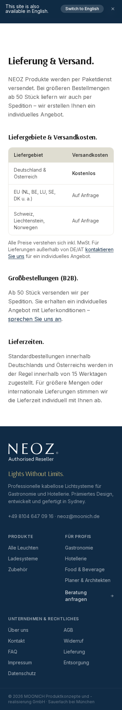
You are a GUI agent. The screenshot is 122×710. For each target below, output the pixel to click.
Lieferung (74, 651)
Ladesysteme (23, 558)
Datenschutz (22, 673)
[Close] (113, 9)
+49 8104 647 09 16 (31, 516)
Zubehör (17, 569)
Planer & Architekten (87, 580)
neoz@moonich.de (78, 516)
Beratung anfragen (76, 595)
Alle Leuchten (23, 548)
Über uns (18, 630)
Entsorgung (76, 662)
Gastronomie (79, 548)
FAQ (12, 651)
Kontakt (16, 641)
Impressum (20, 662)
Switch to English (82, 8)
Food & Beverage (85, 569)
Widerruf (73, 641)
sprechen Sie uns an (34, 319)
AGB (68, 630)
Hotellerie (76, 558)
